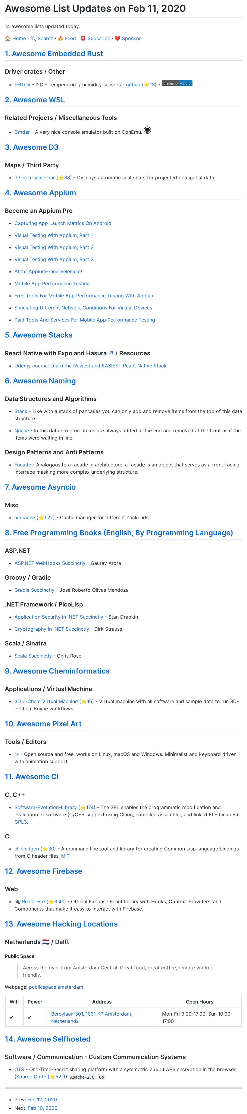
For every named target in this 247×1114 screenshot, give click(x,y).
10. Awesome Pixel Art (43, 723)
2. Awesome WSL (35, 99)
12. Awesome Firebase (43, 871)
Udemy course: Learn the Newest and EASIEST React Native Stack (90, 366)
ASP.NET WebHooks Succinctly (50, 563)
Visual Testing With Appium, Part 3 (54, 259)
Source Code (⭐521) (40, 1077)
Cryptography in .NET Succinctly (51, 629)
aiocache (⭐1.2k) (34, 517)
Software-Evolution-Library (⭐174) (54, 807)
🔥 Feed (67, 38)
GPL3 (20, 822)
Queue (21, 430)
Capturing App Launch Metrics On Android (62, 223)
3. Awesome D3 (32, 147)
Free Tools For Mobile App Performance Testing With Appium (84, 296)
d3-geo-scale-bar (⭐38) (43, 177)
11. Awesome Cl (31, 776)
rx (16, 754)
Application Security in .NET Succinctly (58, 617)
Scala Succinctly (33, 656)
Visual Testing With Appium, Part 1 (53, 235)
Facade (22, 465)
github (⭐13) (141, 85)
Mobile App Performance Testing (52, 283)
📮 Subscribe (95, 38)
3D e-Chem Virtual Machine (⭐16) (54, 701)
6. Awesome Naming (40, 380)
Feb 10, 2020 (43, 1108)
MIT (65, 856)
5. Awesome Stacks (39, 335)
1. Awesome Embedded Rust (54, 53)
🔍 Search (41, 38)
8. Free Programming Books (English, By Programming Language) (119, 532)
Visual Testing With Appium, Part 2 (54, 247)
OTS (19, 1069)
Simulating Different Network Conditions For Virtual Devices (83, 308)
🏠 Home (15, 38)
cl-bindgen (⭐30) (35, 849)
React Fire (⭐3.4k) (44, 901)
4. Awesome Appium (40, 192)
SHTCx (22, 85)
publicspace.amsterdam (56, 987)
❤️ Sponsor (127, 38)
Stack (20, 411)
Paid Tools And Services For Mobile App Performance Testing (84, 320)
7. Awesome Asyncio (40, 487)
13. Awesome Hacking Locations (61, 924)
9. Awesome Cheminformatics (57, 671)
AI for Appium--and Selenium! (48, 271)
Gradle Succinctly (34, 590)
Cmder (22, 132)
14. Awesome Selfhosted (48, 1039)
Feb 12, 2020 (42, 1099)
